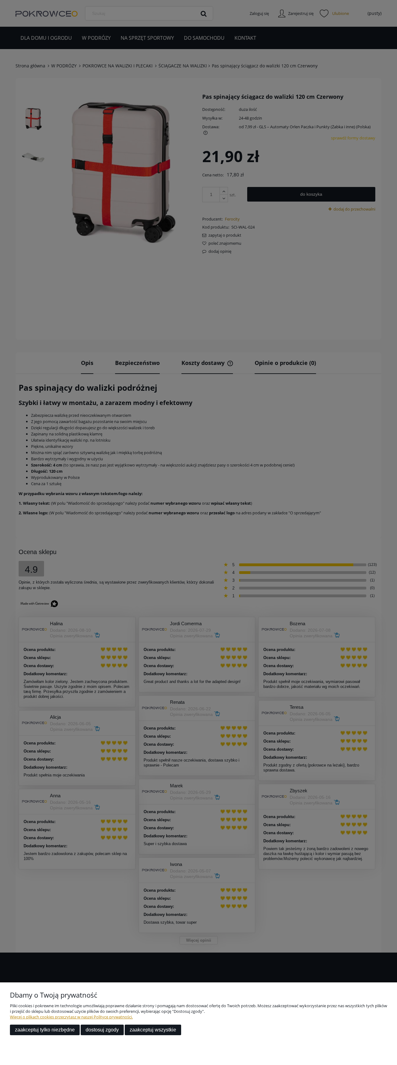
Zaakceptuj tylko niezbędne (45, 1029)
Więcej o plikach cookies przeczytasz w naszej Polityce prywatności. (71, 1017)
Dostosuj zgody (102, 1029)
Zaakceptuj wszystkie (153, 1029)
